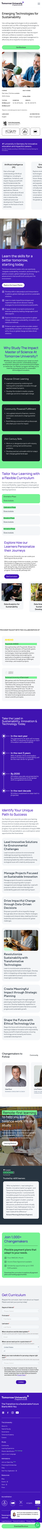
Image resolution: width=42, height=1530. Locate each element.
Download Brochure (21, 1526)
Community (34, 1055)
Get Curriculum (11, 576)
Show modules (9, 500)
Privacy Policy (30, 1521)
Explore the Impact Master (13, 285)
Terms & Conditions (19, 1521)
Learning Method (10, 1143)
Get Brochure (21, 47)
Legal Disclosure (7, 1521)
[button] (38, 3)
